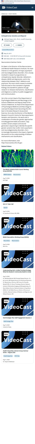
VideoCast (4, 14)
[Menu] (32, 7)
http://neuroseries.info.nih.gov (11, 143)
